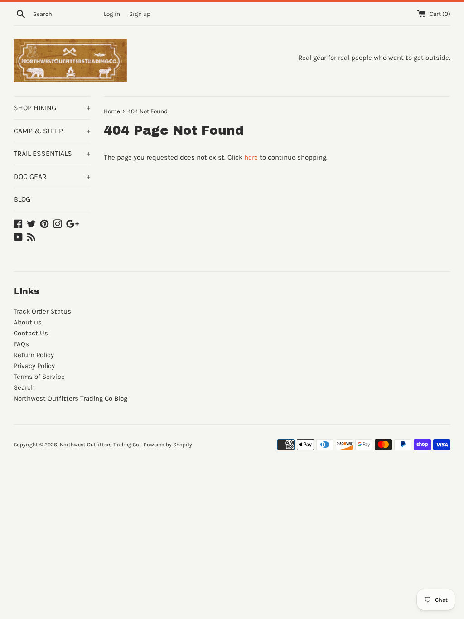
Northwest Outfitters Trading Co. (100, 444)
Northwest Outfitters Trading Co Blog (70, 398)
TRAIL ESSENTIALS (52, 153)
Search (24, 387)
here (251, 157)
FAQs (21, 344)
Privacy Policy (34, 366)
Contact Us (31, 333)
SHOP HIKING (52, 107)
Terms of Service (39, 376)
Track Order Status (42, 311)
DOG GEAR (52, 176)
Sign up (139, 13)
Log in (112, 13)
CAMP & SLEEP (52, 130)
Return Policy (34, 355)
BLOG (22, 199)
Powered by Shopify (168, 444)
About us (28, 322)
